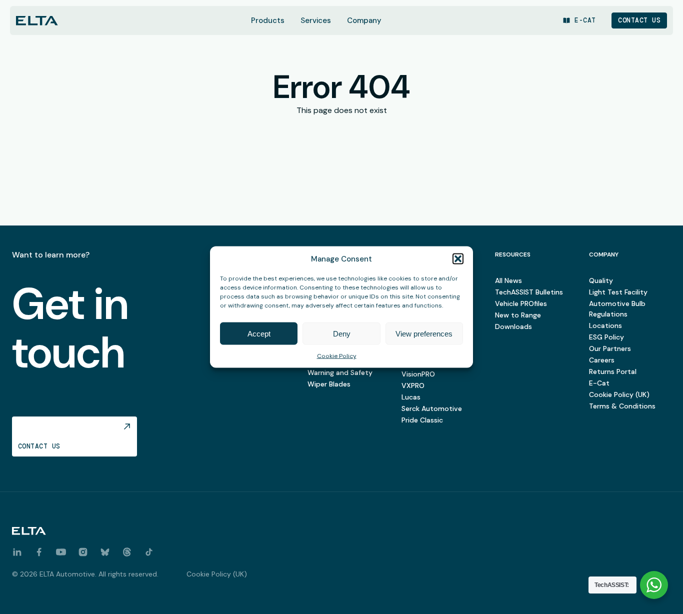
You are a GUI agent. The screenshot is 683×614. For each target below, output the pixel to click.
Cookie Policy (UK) (619, 394)
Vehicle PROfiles (521, 303)
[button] (458, 259)
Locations (605, 325)
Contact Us (639, 20)
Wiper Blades (329, 384)
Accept (259, 333)
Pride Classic (422, 420)
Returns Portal (612, 371)
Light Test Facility (618, 292)
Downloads (513, 326)
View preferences (424, 333)
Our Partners (610, 348)
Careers (601, 360)
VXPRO (413, 385)
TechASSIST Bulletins (529, 292)
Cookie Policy (336, 356)
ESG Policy (606, 337)
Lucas (411, 397)
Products (267, 21)
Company (364, 21)
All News (508, 280)
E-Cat (599, 383)
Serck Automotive (432, 408)
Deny (341, 333)
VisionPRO (418, 374)
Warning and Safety (340, 372)
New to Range (518, 315)
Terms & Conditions (622, 406)
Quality (601, 280)
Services (315, 21)
